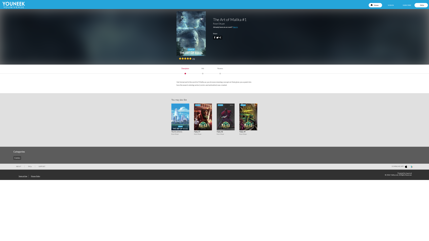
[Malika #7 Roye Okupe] (202, 117)
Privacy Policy (35, 176)
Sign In (391, 5)
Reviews (220, 69)
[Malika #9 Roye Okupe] (248, 117)
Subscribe (407, 5)
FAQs (422, 5)
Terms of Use (23, 176)
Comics (17, 158)
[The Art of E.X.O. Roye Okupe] (180, 117)
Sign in (235, 27)
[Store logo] (406, 167)
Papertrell (409, 173)
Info (203, 69)
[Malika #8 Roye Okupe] (225, 117)
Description (185, 69)
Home (376, 5)
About (18, 166)
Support (42, 166)
